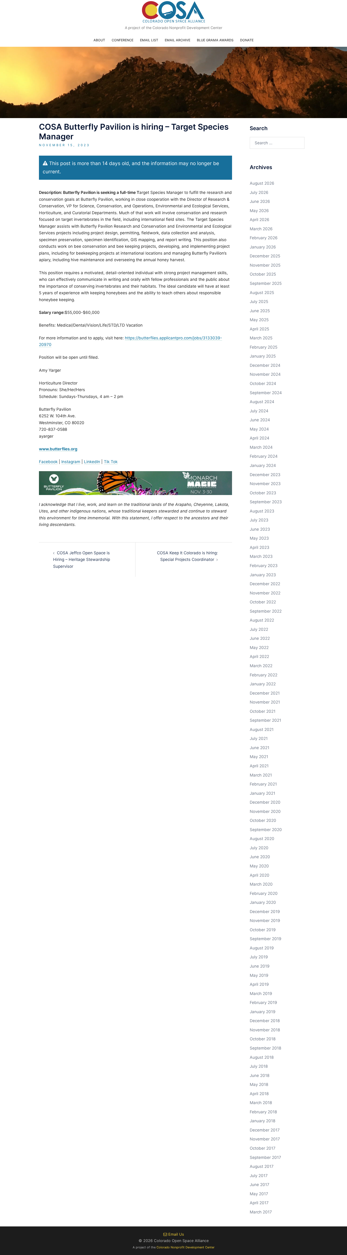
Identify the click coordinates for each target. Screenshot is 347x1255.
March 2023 (261, 556)
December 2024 (265, 365)
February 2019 (263, 1002)
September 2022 (266, 611)
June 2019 (260, 966)
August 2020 (262, 838)
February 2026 (264, 237)
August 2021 (262, 729)
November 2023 (265, 483)
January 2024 (263, 465)
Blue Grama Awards (215, 40)
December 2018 (265, 1020)
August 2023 (262, 511)
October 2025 (263, 274)
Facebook (48, 461)
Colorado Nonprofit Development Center (186, 1247)
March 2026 (261, 228)
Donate (247, 40)
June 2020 (260, 856)
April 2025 (259, 329)
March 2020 (261, 884)
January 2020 (263, 902)
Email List (149, 40)
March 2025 (261, 338)
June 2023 (260, 529)
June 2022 (260, 638)
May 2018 (259, 1084)
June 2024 (260, 420)
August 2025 (262, 292)
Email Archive (177, 40)
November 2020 (265, 811)
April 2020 (259, 875)
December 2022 (265, 583)
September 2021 (265, 720)
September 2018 (265, 1048)
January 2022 (263, 684)
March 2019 (261, 993)
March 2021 (261, 775)
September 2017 (265, 1157)
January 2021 (262, 793)
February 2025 (263, 347)
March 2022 (261, 665)
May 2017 (259, 1193)
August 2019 (262, 948)
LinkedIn (92, 461)
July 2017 (259, 1175)
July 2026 (259, 192)
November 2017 (265, 1139)
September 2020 (266, 829)
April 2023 (259, 547)
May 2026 (259, 210)
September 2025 (266, 283)
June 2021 (259, 747)
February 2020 (264, 893)
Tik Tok (111, 461)
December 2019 (265, 911)
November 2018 (265, 1030)
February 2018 (263, 1112)
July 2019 (259, 957)
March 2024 (261, 447)
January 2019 (262, 1011)
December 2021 (265, 693)
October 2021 (262, 711)
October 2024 (263, 383)
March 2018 (261, 1102)
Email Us (175, 1234)
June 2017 (259, 1184)
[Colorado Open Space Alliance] (173, 13)
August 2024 (262, 401)
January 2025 (263, 356)
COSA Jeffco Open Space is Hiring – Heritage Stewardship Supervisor (81, 560)
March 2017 (261, 1212)
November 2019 (265, 920)
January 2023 (263, 574)
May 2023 (259, 538)
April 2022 (259, 656)
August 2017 (262, 1166)
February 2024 (264, 456)
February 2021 (263, 784)
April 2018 (259, 1093)
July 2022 (259, 629)
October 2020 (263, 820)
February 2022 (263, 675)
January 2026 (263, 247)
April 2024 (259, 438)
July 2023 (259, 520)
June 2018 (259, 1075)
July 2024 (259, 411)
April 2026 (259, 219)
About (99, 40)
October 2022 (263, 602)
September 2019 (265, 938)
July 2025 (259, 301)
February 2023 (264, 565)
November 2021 (265, 702)
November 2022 (265, 593)
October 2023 (263, 493)
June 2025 (260, 310)
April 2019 (259, 984)
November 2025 (265, 265)
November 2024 (265, 374)
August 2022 (262, 620)
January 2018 (262, 1120)
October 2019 (263, 929)
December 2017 (265, 1130)
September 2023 (266, 501)
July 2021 (259, 738)
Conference (122, 40)
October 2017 (262, 1148)
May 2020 (259, 866)
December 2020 (265, 802)
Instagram (70, 461)
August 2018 (262, 1057)
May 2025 (259, 319)
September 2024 (266, 392)
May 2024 (259, 429)
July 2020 (259, 847)
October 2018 (262, 1039)
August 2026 (262, 183)
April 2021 (259, 766)
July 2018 (259, 1066)
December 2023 (265, 474)
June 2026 (260, 201)
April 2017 (259, 1202)
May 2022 (259, 647)
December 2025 (265, 256)
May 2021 (259, 756)
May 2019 (259, 975)
